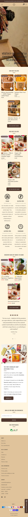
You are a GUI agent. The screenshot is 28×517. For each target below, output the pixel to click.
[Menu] (2, 4)
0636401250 (4, 484)
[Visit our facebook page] (1, 497)
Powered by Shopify (14, 513)
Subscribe (14, 420)
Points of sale (4, 461)
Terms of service (5, 475)
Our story (3, 443)
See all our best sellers (14, 125)
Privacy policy (4, 471)
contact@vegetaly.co (6, 482)
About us (3, 440)
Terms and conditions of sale (7, 473)
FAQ (2, 452)
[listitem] (14, 1)
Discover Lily (8, 398)
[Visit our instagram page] (4, 497)
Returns (3, 457)
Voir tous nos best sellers (14, 189)
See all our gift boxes (14, 307)
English (13, 504)
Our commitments (5, 445)
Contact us (3, 454)
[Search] (26, 4)
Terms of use (4, 468)
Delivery (3, 459)
